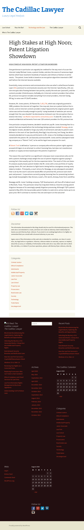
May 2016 (35, 375)
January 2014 (36, 405)
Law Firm (14, 279)
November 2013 (37, 412)
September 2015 (37, 378)
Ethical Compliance (17, 266)
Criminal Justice (16, 262)
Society (13, 296)
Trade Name (15, 303)
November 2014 (37, 388)
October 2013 (36, 415)
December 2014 (37, 385)
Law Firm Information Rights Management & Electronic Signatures (13, 385)
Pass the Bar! (19, 28)
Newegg (64, 127)
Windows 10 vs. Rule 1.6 (12, 362)
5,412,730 (43, 103)
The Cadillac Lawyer (56, 28)
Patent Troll (15, 145)
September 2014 (37, 395)
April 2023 (35, 371)
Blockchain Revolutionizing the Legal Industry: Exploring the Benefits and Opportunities (14, 335)
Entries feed (8, 474)
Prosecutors (15, 289)
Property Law (15, 286)
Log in (6, 471)
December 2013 (37, 408)
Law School (6, 28)
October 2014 (36, 391)
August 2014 (35, 398)
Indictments (15, 269)
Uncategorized (16, 306)
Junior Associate (16, 276)
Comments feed (9, 477)
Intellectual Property (18, 272)
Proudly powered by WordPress (19, 526)
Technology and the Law (36, 28)
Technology (15, 299)
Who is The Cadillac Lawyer (11, 32)
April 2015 (35, 381)
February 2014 (36, 402)
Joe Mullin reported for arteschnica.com (38, 117)
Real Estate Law (16, 293)
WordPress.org (9, 481)
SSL (15, 88)
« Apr (60, 396)
